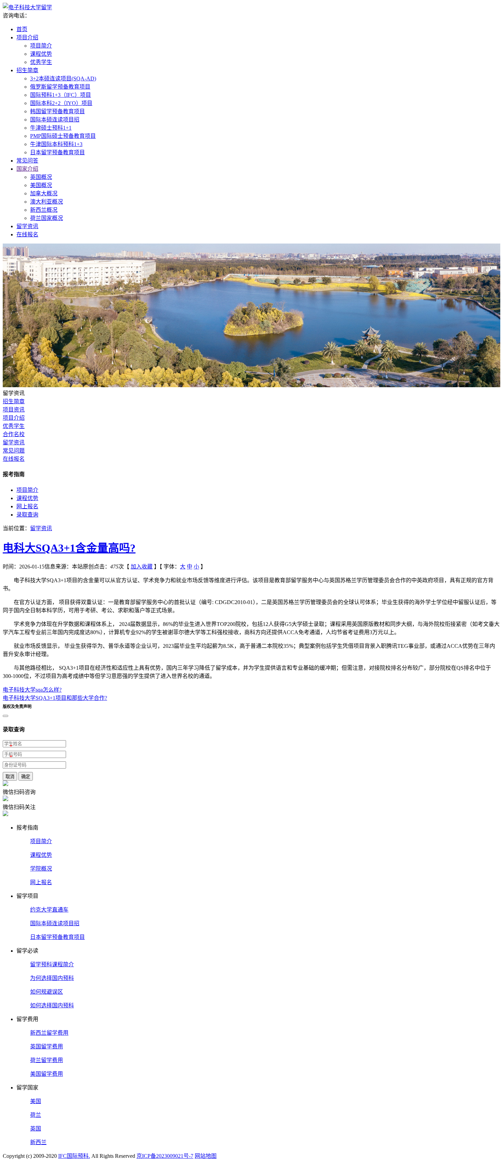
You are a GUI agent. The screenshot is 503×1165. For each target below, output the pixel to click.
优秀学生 (41, 62)
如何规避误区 (46, 992)
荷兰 (35, 1115)
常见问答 (27, 160)
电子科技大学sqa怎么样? (32, 690)
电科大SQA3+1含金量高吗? (69, 548)
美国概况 (41, 185)
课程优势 (41, 54)
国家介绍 (27, 169)
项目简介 (41, 46)
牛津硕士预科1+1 (51, 128)
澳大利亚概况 (46, 202)
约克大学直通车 (49, 910)
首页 (21, 29)
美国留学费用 (46, 1074)
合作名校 (14, 434)
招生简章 (27, 70)
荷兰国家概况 (46, 218)
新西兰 (38, 1142)
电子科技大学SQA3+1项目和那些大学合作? (55, 698)
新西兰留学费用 (49, 1033)
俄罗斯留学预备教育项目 (60, 87)
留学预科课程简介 (52, 964)
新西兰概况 (43, 210)
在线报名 (27, 234)
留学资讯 (27, 226)
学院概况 (41, 869)
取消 (9, 776)
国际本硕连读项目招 (54, 119)
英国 (35, 1128)
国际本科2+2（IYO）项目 (61, 103)
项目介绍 (27, 37)
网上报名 (27, 506)
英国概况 (41, 177)
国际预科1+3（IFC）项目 (60, 95)
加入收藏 (142, 567)
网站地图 (206, 1156)
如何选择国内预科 (52, 1005)
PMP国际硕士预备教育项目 (63, 136)
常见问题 (14, 451)
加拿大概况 (43, 193)
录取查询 (27, 515)
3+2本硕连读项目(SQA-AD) (63, 78)
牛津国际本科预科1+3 (56, 144)
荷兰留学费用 (46, 1060)
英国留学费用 (46, 1046)
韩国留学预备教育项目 (57, 111)
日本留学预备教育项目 (57, 152)
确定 (25, 776)
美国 (35, 1101)
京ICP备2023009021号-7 (165, 1156)
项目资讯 (14, 410)
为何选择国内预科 (52, 978)
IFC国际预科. (74, 1156)
